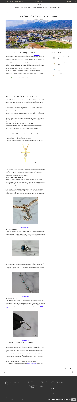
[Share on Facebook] (67, 368)
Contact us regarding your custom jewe (14, 131)
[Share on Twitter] (69, 368)
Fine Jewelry (16, 7)
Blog (40, 389)
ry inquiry (22, 131)
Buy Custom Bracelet (25, 296)
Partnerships (60, 7)
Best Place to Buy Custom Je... (11, 372)
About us (41, 386)
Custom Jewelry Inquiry (25, 7)
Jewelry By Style (52, 7)
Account (69, 1)
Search (41, 385)
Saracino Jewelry (26, 112)
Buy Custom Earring (25, 340)
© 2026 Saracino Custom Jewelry (11, 399)
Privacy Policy (42, 382)
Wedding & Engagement (37, 7)
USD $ (71, 397)
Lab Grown (45, 7)
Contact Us (42, 387)
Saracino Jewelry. (37, 55)
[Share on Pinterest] (71, 368)
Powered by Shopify (21, 399)
